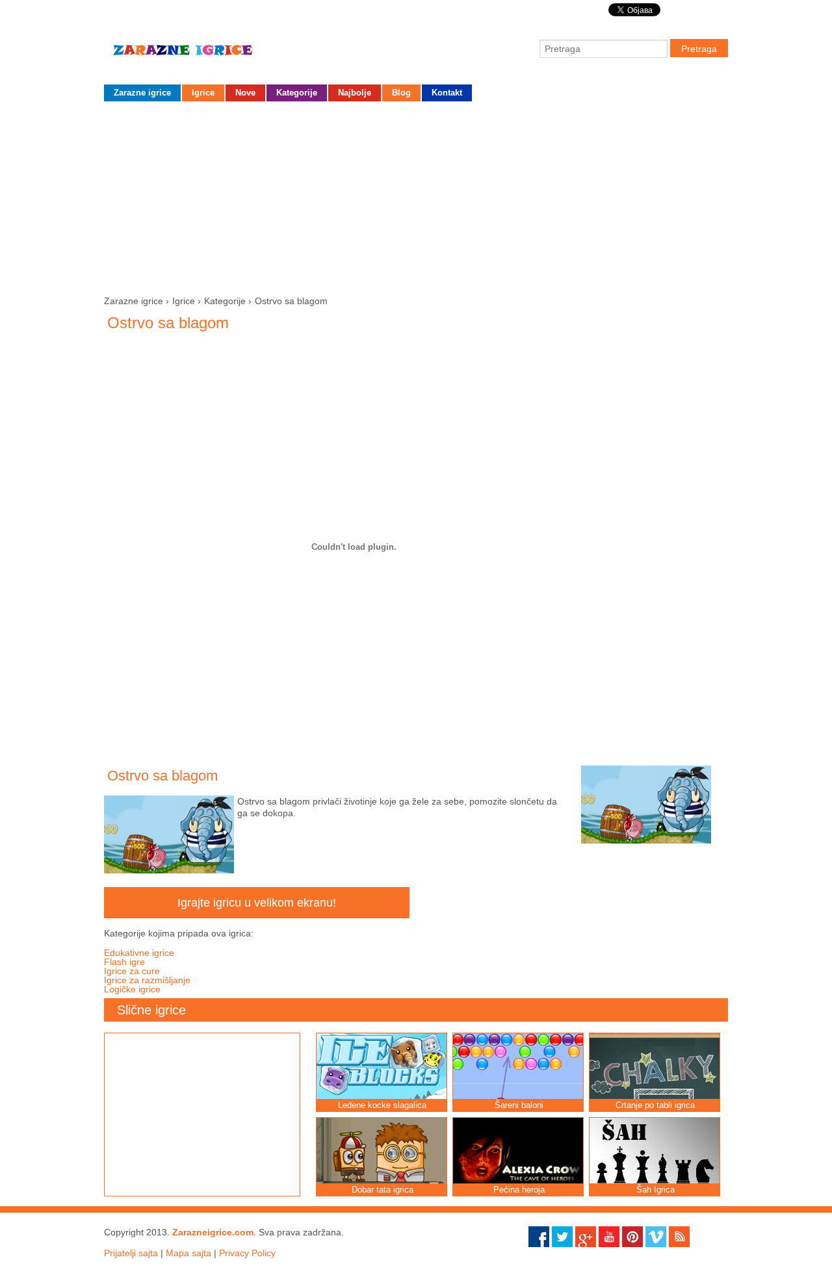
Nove (245, 92)
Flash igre (124, 962)
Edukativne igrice (139, 953)
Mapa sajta (188, 1253)
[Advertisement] (416, 196)
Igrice (203, 92)
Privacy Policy (247, 1253)
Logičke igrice (132, 989)
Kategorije (296, 92)
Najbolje (354, 92)
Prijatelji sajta (131, 1253)
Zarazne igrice (201, 55)
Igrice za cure (132, 971)
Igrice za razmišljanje (147, 980)
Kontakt (447, 92)
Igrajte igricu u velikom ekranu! (256, 902)
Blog (401, 92)
